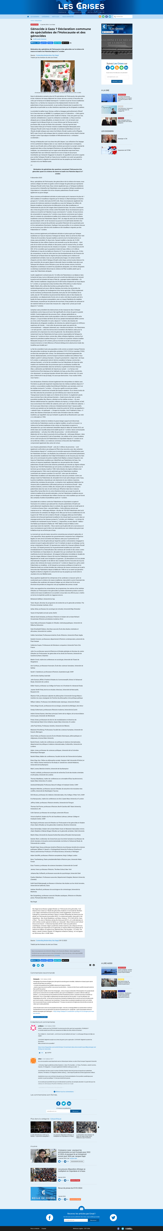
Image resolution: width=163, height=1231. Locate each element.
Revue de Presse (75, 1199)
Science (121, 106)
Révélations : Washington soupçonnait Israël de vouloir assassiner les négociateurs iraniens (124, 995)
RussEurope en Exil (77, 1161)
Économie (121, 979)
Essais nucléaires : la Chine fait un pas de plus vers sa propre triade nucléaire (125, 971)
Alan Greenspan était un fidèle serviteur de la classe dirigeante (125, 121)
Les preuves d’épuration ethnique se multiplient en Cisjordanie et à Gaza (71, 1170)
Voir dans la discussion (40, 1017)
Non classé (122, 991)
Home (32, 20)
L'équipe (44, 1228)
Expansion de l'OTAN (124, 150)
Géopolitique (38, 20)
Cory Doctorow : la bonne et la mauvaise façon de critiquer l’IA (125, 110)
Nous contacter (35, 1228)
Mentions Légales (78, 1228)
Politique (121, 118)
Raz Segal (55, 55)
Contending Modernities (44, 55)
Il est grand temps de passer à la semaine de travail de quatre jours (124, 983)
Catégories (45, 16)
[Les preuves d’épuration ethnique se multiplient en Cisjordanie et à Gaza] (44, 1175)
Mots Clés (55, 16)
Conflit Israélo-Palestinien (39, 39)
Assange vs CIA (122, 138)
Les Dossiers (35, 16)
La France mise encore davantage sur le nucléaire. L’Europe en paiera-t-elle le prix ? (125, 98)
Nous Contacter (68, 16)
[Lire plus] (57, 955)
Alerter (49, 1052)
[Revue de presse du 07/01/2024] (44, 1194)
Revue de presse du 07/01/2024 (70, 1188)
